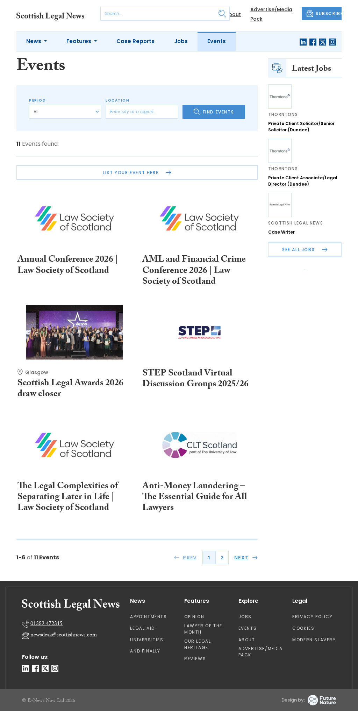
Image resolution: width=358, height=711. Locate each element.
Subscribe (237, 119)
